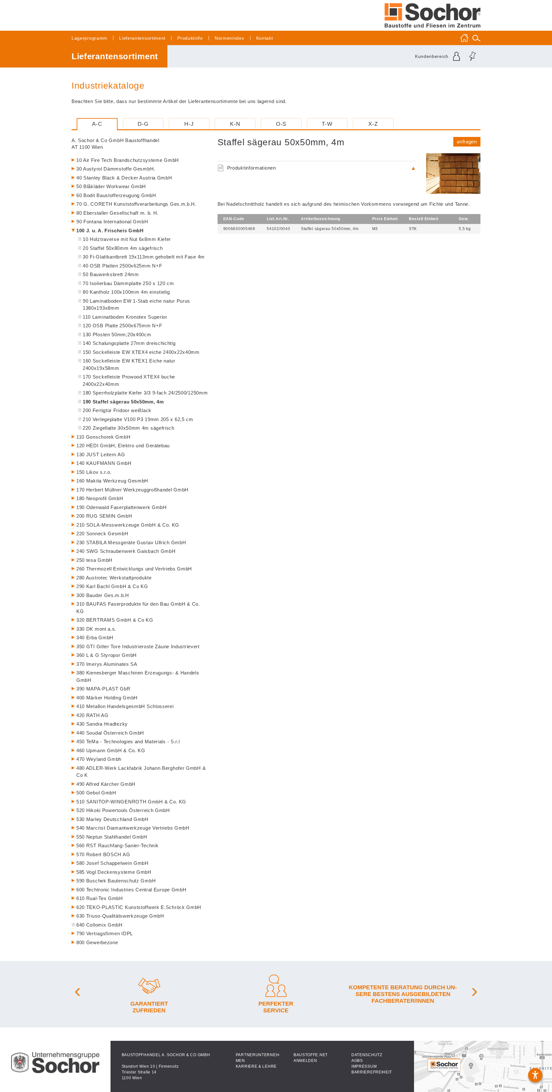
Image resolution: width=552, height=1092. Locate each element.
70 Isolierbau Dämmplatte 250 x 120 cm (128, 283)
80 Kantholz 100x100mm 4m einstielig (126, 292)
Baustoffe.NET (311, 1055)
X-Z (373, 124)
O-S (281, 124)
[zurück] (78, 994)
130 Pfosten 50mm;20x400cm (117, 334)
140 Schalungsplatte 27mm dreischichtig (129, 343)
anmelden (305, 1060)
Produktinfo (190, 38)
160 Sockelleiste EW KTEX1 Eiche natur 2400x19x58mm (129, 364)
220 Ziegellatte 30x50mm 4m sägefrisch (128, 428)
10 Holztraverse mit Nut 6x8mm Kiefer (127, 239)
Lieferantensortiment (142, 38)
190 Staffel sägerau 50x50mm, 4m (123, 401)
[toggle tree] (140, 161)
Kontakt (264, 38)
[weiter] (474, 994)
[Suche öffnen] (476, 38)
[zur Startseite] (432, 15)
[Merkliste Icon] (472, 56)
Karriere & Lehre (256, 1066)
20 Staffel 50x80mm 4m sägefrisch (123, 248)
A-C (97, 124)
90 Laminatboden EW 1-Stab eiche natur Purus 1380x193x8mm (136, 304)
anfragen (467, 141)
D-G (143, 124)
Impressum (364, 1066)
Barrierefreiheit (371, 1072)
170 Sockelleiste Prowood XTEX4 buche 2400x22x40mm (129, 380)
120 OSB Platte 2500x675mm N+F (122, 325)
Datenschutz (366, 1055)
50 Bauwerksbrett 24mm (111, 274)
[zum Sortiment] (119, 56)
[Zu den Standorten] (483, 1066)
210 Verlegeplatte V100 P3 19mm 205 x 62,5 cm (138, 419)
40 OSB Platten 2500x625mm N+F (122, 265)
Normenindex (229, 38)
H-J (189, 124)
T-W (327, 124)
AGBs (357, 1060)
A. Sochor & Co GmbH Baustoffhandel (115, 144)
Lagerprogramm (89, 38)
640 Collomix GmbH (99, 925)
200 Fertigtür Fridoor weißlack (117, 410)
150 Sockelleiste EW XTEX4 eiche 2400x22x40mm (141, 352)
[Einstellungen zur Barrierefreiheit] (535, 1075)
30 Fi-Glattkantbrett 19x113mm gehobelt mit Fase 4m (144, 256)
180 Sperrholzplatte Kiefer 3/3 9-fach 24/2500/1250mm (145, 392)
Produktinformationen (251, 168)
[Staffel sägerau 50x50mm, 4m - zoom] (453, 173)
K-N (235, 124)
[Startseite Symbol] (464, 38)
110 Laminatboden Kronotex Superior (125, 317)
